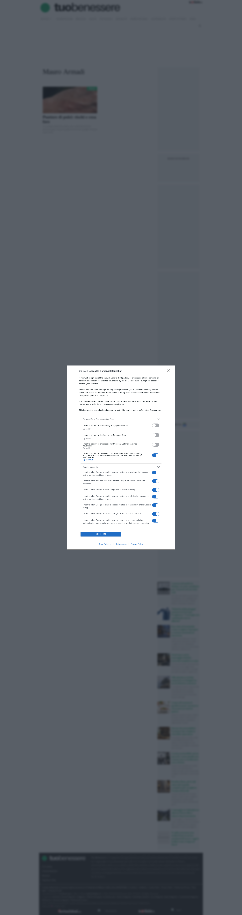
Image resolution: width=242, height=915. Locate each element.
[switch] (155, 425)
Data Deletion (105, 544)
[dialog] (121, 457)
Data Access (121, 544)
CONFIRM (101, 534)
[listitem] (121, 419)
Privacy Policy (137, 544)
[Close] (169, 371)
